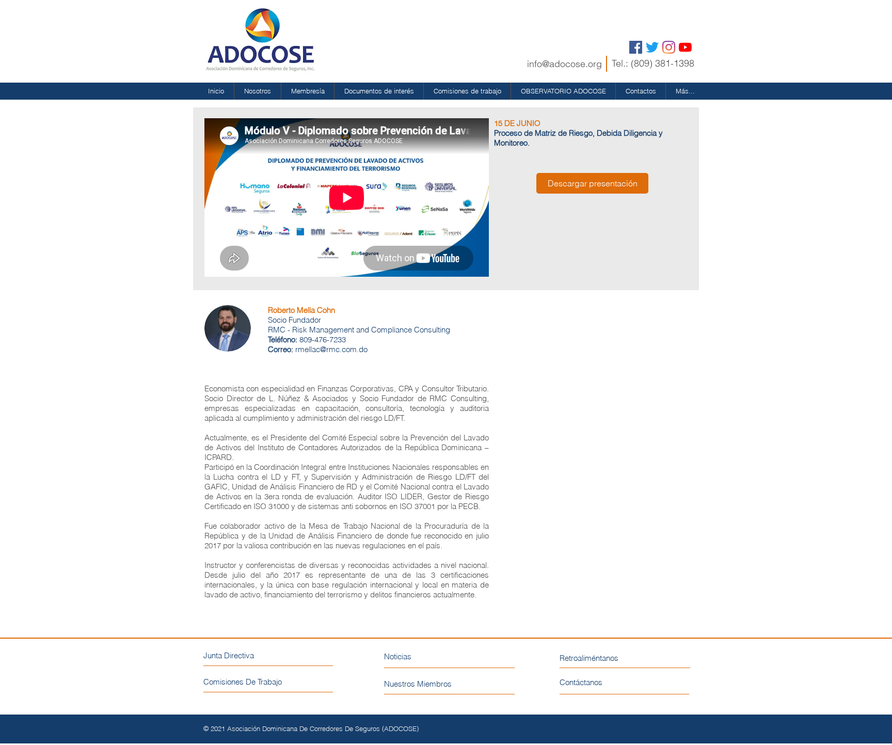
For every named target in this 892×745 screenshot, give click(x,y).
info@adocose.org (564, 64)
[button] (257, 91)
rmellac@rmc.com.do (331, 349)
